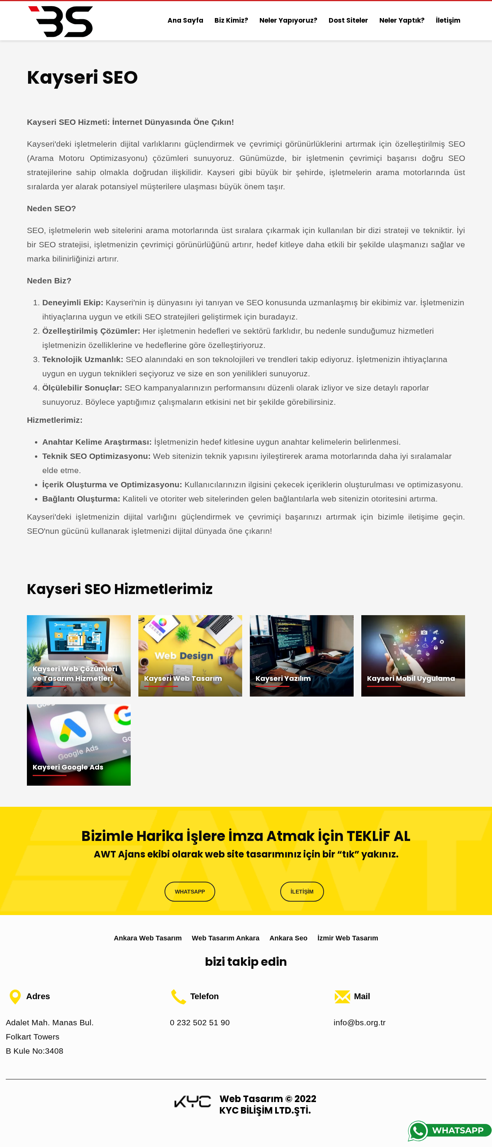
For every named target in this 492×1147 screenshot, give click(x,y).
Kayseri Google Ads (68, 767)
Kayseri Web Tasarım (183, 678)
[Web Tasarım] (192, 1100)
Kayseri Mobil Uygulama (411, 678)
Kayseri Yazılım (283, 678)
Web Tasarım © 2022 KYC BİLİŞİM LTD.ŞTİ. (267, 1104)
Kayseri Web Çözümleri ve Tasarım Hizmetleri (75, 673)
